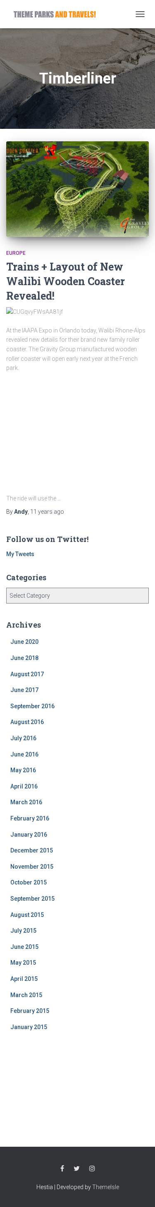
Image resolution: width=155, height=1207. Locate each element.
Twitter (76, 1168)
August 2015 (27, 914)
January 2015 (28, 1027)
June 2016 (24, 754)
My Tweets (20, 554)
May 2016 (23, 770)
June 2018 (24, 658)
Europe (16, 253)
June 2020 (24, 641)
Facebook (62, 1168)
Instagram (92, 1168)
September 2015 (32, 898)
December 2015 (31, 850)
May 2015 (23, 962)
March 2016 (26, 802)
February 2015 (29, 1010)
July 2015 (23, 930)
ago (47, 511)
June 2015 (24, 946)
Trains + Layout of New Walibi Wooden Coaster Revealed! (65, 281)
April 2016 (24, 786)
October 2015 (28, 882)
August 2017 (27, 674)
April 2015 (24, 978)
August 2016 (27, 722)
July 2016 (23, 738)
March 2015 (26, 995)
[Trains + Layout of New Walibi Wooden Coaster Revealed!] (77, 189)
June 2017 (24, 690)
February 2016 (29, 818)
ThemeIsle (105, 1187)
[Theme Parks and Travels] (58, 14)
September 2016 (32, 706)
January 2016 (28, 834)
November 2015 (31, 866)
